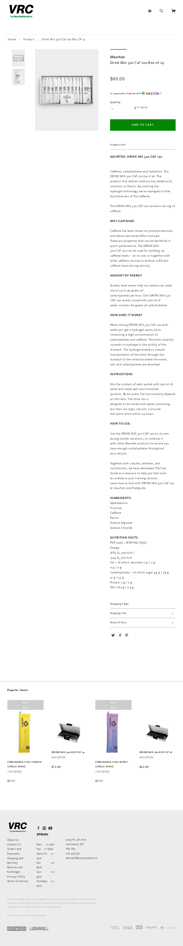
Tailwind (14, 771)
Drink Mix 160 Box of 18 (155, 752)
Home (12, 39)
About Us (13, 839)
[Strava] (42, 834)
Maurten (58, 757)
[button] (143, 93)
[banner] (21, 11)
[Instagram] (44, 828)
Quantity (115, 102)
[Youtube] (50, 828)
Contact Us (14, 844)
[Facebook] (38, 828)
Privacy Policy (16, 876)
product (28, 39)
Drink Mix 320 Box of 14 (68, 752)
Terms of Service (17, 881)
